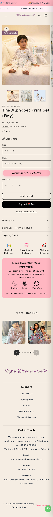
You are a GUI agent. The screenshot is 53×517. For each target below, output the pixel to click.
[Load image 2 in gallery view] (26, 96)
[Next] (36, 353)
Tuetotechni (41, 505)
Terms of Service (26, 417)
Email (25, 288)
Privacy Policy (26, 411)
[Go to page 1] (22, 352)
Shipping (5, 126)
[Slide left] (3, 96)
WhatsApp (37, 288)
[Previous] (17, 353)
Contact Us (26, 393)
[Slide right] (50, 96)
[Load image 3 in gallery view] (40, 96)
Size (4, 145)
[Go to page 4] (30, 352)
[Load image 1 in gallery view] (13, 96)
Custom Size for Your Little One (26, 172)
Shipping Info (27, 399)
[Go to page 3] (28, 352)
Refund (26, 405)
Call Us (14, 288)
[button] (6, 15)
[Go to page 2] (25, 352)
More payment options (26, 211)
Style (4, 158)
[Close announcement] (49, 9)
